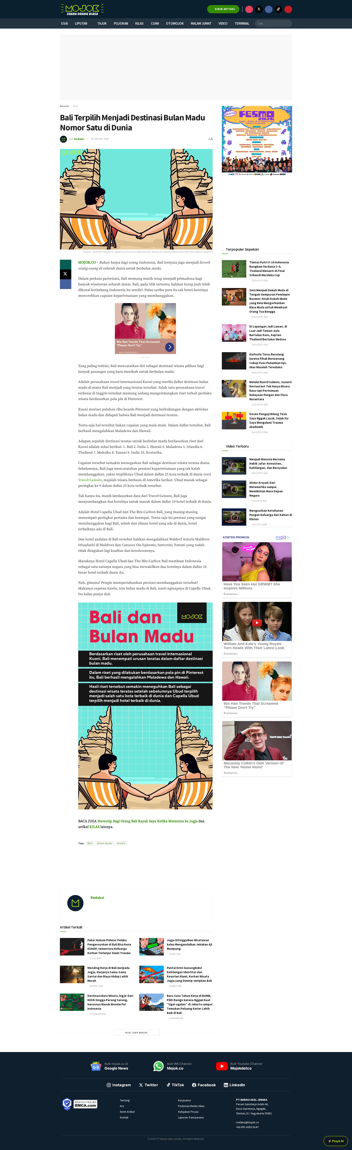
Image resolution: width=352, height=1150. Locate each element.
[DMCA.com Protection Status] (85, 1104)
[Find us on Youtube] (288, 9)
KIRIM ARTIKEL (224, 9)
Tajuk (102, 23)
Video (223, 23)
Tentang (125, 1100)
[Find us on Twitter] (259, 9)
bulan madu (104, 843)
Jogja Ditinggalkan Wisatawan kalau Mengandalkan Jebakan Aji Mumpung (189, 944)
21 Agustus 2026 (259, 404)
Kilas (139, 23)
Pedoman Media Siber (191, 1106)
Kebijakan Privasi (188, 1112)
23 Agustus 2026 (259, 344)
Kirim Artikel (127, 1112)
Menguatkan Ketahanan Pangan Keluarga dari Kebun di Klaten (270, 515)
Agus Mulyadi (133, 835)
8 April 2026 (174, 954)
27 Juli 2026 (95, 958)
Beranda (64, 106)
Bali (90, 843)
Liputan (81, 23)
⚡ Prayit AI (336, 1141)
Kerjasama (184, 1100)
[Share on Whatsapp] (65, 264)
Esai (64, 23)
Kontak (124, 1117)
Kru (122, 1106)
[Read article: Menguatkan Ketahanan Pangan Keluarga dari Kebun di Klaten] (234, 517)
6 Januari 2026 (176, 1018)
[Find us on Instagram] (249, 9)
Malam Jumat (201, 23)
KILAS (94, 827)
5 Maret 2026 (175, 986)
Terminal (242, 23)
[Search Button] (288, 23)
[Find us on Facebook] (269, 9)
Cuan (155, 23)
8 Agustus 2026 (259, 500)
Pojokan (121, 23)
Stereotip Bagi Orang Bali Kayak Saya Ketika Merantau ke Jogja (148, 821)
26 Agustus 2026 (259, 432)
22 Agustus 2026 (259, 280)
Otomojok (175, 23)
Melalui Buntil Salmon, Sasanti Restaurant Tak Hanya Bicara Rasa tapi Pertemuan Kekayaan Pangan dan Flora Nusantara (270, 390)
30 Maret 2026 (96, 986)
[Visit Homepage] (82, 9)
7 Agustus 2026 (259, 524)
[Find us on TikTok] (278, 9)
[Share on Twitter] (65, 274)
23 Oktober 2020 (99, 139)
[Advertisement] (136, 872)
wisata (121, 843)
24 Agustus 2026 (259, 317)
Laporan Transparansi (191, 1117)
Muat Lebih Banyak (136, 1032)
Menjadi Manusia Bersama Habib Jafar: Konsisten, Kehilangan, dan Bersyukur (268, 463)
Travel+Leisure (90, 480)
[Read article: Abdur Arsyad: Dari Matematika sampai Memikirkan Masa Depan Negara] (234, 489)
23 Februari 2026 (97, 1014)
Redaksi (79, 139)
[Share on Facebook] (65, 284)
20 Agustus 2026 (259, 473)
